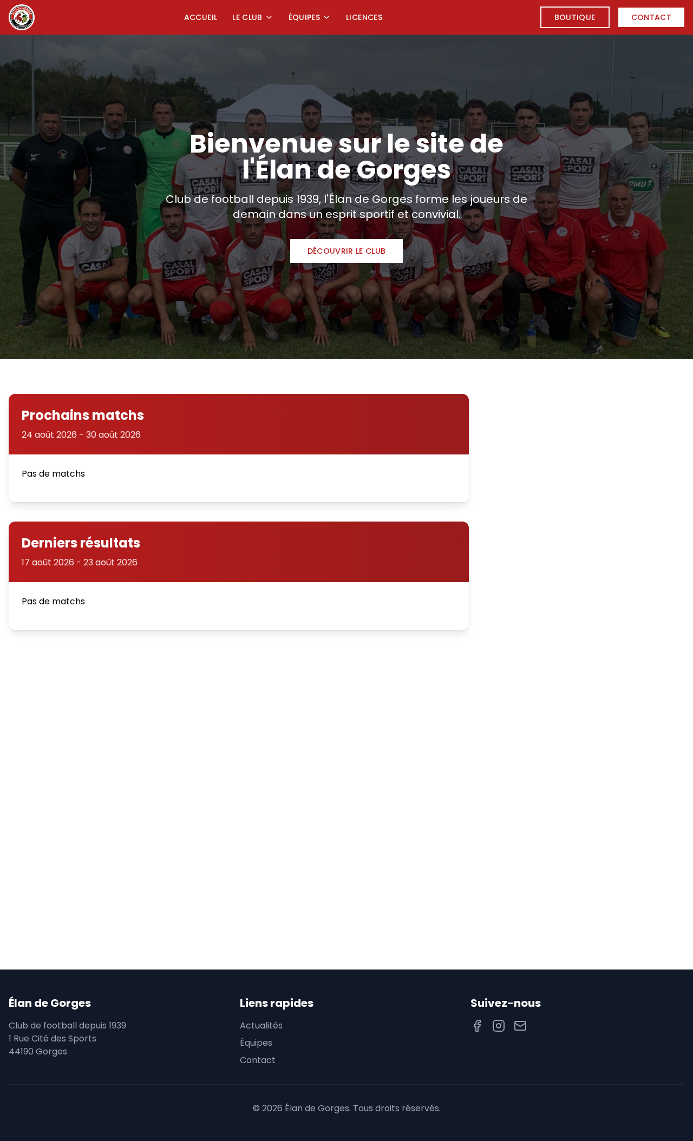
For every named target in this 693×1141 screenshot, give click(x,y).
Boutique (575, 17)
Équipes (304, 17)
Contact (651, 17)
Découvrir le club (347, 251)
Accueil (200, 17)
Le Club (247, 17)
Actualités (261, 1025)
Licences (364, 17)
